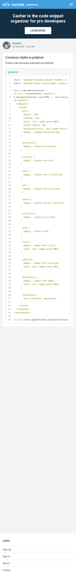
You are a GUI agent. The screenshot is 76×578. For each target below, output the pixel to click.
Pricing (6, 570)
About (6, 563)
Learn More (38, 30)
